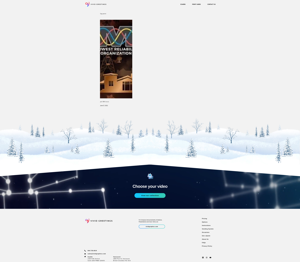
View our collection (150, 195)
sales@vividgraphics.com (97, 253)
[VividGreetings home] (95, 4)
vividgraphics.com (152, 226)
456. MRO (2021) (104, 101)
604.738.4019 (92, 250)
